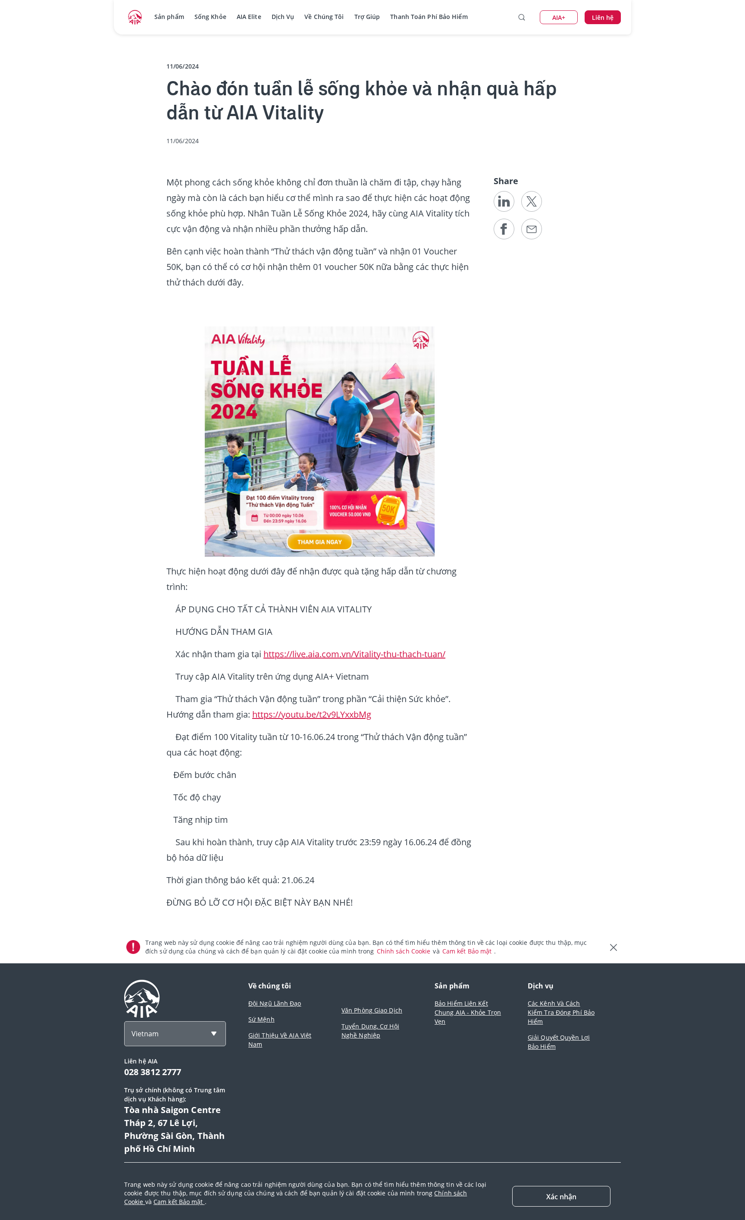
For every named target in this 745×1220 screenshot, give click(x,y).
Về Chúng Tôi (324, 17)
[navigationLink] (135, 17)
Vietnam (145, 1033)
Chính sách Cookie (404, 951)
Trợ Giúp (367, 17)
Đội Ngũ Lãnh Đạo (274, 1003)
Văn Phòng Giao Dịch (371, 1010)
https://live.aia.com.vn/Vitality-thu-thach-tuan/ (354, 654)
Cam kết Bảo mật (468, 951)
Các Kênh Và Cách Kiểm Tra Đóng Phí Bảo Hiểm (561, 1012)
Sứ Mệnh (261, 1019)
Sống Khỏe (210, 17)
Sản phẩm (169, 17)
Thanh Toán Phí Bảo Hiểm (428, 17)
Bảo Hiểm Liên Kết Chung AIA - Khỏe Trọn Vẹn (468, 1012)
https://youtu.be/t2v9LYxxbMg (311, 714)
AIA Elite (249, 17)
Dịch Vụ (283, 17)
